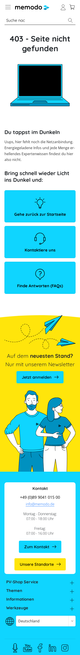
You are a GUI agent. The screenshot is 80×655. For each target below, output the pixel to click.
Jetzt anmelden (37, 377)
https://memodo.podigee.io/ (15, 648)
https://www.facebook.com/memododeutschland (40, 648)
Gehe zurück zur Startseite (40, 214)
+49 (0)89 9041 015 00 (40, 497)
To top (67, 645)
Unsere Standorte (37, 564)
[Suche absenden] (70, 20)
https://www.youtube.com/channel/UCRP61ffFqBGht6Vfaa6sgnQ (27, 648)
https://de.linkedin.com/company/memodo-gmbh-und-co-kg (52, 648)
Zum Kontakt (36, 546)
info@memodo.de (40, 504)
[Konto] (63, 6)
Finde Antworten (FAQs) (40, 285)
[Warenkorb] (72, 6)
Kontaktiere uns (40, 250)
